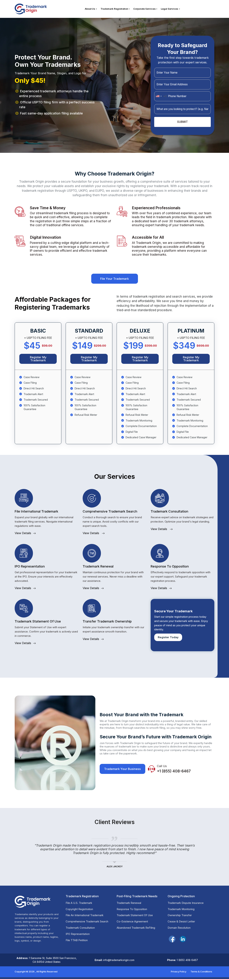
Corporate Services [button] (144, 8)
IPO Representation (78, 934)
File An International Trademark (84, 915)
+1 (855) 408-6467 (174, 771)
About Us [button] (90, 8)
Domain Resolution (179, 928)
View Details (23, 533)
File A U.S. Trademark (79, 903)
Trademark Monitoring (181, 909)
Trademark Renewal (129, 903)
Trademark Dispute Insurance (186, 903)
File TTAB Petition (77, 940)
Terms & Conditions (201, 971)
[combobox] (160, 96)
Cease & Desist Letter (181, 921)
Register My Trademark (38, 358)
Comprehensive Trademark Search (87, 921)
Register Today (168, 637)
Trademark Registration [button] (114, 8)
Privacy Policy (178, 971)
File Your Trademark (114, 278)
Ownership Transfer (180, 915)
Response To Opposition (132, 909)
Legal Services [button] (169, 8)
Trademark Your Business (122, 769)
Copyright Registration (79, 909)
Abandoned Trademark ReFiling (136, 928)
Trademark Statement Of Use (135, 915)
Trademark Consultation (80, 928)
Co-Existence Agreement (132, 921)
